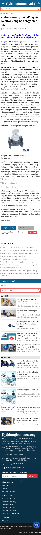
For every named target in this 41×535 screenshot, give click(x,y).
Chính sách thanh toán (9, 499)
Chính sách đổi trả (8, 505)
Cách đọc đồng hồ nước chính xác (13, 268)
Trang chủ (3, 13)
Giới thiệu (5, 485)
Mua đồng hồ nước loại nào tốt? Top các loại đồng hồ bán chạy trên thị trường (28, 324)
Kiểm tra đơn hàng (8, 491)
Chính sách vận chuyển (10, 502)
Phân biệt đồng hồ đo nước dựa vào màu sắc (27, 391)
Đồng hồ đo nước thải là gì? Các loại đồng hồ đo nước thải (27, 362)
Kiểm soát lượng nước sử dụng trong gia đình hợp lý (19, 271)
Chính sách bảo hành (9, 510)
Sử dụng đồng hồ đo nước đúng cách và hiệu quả (28, 373)
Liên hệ (4, 488)
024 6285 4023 (18, 454)
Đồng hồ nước (6, 521)
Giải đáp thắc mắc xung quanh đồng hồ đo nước (27, 301)
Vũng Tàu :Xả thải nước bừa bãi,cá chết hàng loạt (18, 247)
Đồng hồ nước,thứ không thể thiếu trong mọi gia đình (20, 253)
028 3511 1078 (18, 464)
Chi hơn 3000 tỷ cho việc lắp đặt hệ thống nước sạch (19, 250)
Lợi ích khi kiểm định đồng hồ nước (27, 312)
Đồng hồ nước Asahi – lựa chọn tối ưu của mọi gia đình (20, 265)
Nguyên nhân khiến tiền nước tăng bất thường (28, 408)
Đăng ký (32, 476)
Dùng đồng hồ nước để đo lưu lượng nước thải (17, 262)
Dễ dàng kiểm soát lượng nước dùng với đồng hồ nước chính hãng (20, 274)
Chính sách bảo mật (8, 507)
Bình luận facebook (26, 228)
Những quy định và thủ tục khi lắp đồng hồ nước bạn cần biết (28, 346)
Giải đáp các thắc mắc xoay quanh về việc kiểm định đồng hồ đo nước (28, 420)
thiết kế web (22, 526)
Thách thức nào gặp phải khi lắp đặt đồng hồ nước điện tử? (27, 335)
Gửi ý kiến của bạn (8, 228)
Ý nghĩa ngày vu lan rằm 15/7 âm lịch (14, 259)
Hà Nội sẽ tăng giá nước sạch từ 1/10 (14, 256)
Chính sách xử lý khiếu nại (11, 513)
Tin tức (10, 13)
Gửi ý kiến (32, 233)
